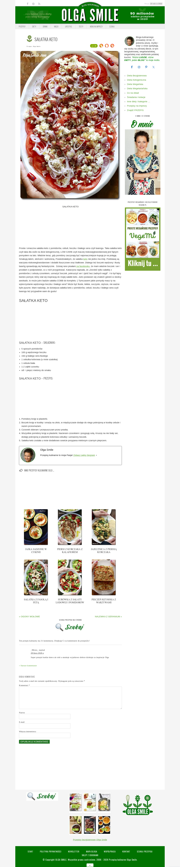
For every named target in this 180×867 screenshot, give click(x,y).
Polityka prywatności (50, 851)
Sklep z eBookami (90, 855)
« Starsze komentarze (28, 666)
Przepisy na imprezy (137, 106)
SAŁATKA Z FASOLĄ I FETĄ (36, 601)
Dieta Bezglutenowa (137, 75)
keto (85, 259)
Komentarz (24, 685)
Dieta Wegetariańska (137, 88)
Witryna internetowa (27, 731)
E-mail (22, 722)
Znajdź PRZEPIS (135, 110)
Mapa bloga (91, 851)
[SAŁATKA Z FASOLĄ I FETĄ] (36, 595)
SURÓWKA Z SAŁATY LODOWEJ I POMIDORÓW (70, 601)
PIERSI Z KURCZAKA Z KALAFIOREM (70, 550)
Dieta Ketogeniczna (136, 80)
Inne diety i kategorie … (138, 101)
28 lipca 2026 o (37, 653)
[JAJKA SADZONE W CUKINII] (36, 544)
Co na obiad (133, 93)
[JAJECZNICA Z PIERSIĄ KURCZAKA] (104, 544)
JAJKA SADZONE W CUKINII (36, 550)
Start (30, 851)
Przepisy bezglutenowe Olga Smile (90, 840)
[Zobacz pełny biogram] (96, 455)
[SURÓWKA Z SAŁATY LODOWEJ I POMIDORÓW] (70, 595)
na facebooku (83, 266)
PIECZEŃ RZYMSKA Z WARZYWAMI (104, 601)
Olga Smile (36, 46)
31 (95, 45)
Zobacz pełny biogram (84, 455)
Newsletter (73, 851)
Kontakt (126, 851)
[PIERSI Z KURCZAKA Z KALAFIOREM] (70, 544)
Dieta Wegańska (135, 84)
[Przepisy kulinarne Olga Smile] (90, 15)
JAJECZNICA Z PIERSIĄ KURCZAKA (104, 550)
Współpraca (110, 851)
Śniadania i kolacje (136, 97)
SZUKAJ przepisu (144, 851)
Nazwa (22, 713)
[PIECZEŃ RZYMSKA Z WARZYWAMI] (104, 595)
